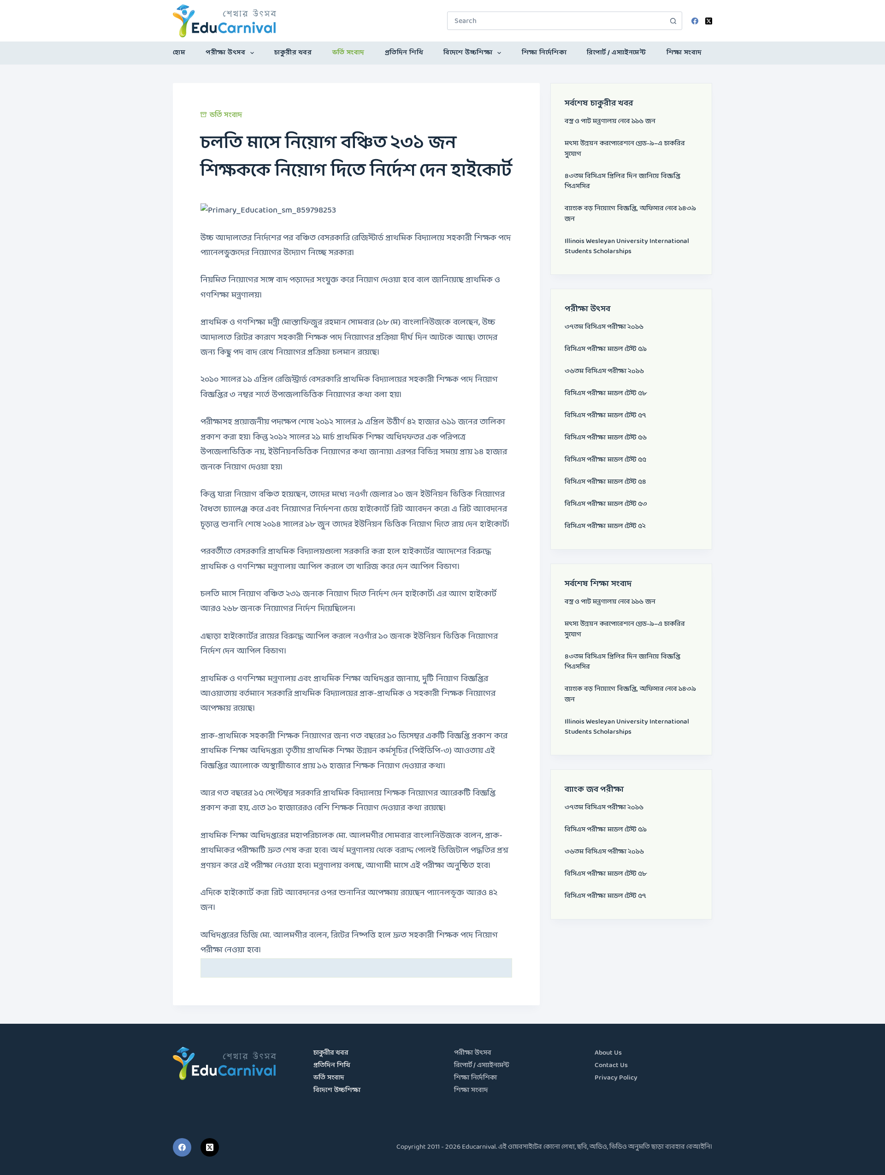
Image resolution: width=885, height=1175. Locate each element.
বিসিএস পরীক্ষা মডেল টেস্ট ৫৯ (606, 349)
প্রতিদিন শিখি (404, 53)
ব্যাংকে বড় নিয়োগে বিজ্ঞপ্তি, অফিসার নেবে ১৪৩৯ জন (630, 214)
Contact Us (611, 1065)
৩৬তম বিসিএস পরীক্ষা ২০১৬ (604, 371)
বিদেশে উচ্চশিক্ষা (467, 53)
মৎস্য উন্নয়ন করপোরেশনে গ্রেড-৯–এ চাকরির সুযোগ (625, 149)
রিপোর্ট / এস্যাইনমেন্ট (616, 53)
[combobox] (556, 21)
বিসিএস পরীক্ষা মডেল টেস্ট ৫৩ (606, 504)
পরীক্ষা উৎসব (225, 53)
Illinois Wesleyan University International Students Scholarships (627, 247)
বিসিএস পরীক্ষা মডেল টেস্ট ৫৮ (606, 393)
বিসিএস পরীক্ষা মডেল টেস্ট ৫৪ (605, 482)
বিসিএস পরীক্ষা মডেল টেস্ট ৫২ (605, 526)
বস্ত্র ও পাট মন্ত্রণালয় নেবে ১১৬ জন (610, 121)
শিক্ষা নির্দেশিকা (544, 53)
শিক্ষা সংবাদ (684, 53)
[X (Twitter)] (708, 21)
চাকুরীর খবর (293, 53)
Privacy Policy (616, 1078)
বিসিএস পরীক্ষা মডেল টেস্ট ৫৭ (605, 415)
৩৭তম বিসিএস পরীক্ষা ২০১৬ (604, 327)
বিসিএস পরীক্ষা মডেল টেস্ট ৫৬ (606, 438)
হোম (179, 53)
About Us (608, 1053)
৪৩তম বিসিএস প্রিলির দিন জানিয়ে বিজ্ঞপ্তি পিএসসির (622, 182)
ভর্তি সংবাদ (348, 53)
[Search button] (673, 21)
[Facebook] (694, 21)
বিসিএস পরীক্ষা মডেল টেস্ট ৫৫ (605, 460)
